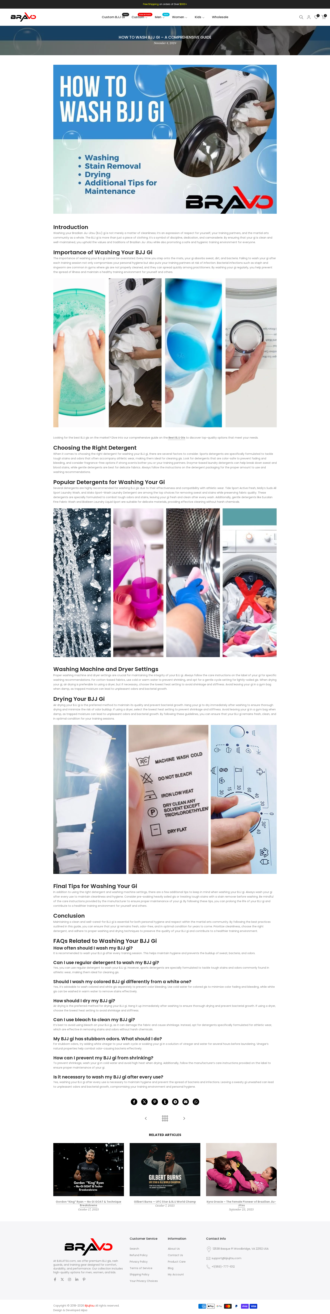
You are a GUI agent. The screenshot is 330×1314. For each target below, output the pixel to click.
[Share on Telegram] (175, 1102)
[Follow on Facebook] (55, 1279)
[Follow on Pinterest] (84, 1279)
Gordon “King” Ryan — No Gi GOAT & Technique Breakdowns (88, 1203)
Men (161, 17)
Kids (198, 17)
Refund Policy (139, 1255)
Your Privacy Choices (144, 1281)
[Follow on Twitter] (62, 1279)
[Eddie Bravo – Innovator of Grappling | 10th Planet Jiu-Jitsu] (145, 1119)
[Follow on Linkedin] (76, 1279)
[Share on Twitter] (144, 1102)
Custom (141, 17)
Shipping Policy (139, 1274)
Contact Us (175, 1255)
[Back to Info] (165, 1119)
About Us (174, 1249)
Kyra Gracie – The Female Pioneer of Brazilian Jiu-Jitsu (241, 1203)
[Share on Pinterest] (154, 1102)
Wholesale (220, 17)
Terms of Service (141, 1268)
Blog (170, 1268)
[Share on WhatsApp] (196, 1102)
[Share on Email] (185, 1102)
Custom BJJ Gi (115, 17)
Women (178, 17)
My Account (176, 1274)
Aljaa (84, 1310)
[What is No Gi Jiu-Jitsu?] (184, 1119)
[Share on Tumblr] (165, 1102)
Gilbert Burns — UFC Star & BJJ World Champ (165, 1201)
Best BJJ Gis (176, 438)
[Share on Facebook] (134, 1102)
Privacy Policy (139, 1262)
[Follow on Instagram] (69, 1279)
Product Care (177, 1262)
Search (134, 1249)
